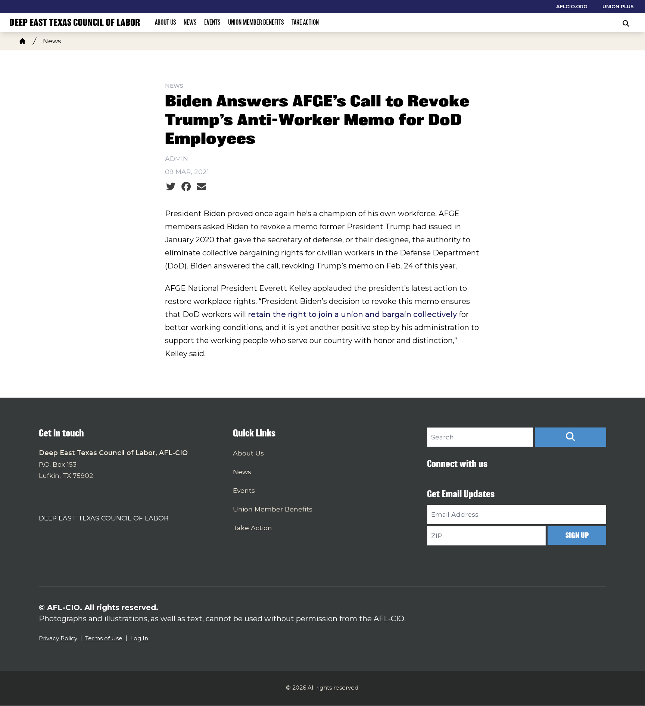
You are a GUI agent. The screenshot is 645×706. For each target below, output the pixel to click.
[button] (570, 437)
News (190, 22)
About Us (165, 22)
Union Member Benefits (256, 22)
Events (212, 22)
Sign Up (577, 535)
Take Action (305, 22)
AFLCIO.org (572, 6)
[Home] (22, 41)
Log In (139, 638)
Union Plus (618, 6)
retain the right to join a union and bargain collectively (352, 314)
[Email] (201, 186)
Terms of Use (103, 638)
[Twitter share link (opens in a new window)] (171, 186)
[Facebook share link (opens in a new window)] (186, 186)
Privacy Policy (58, 638)
